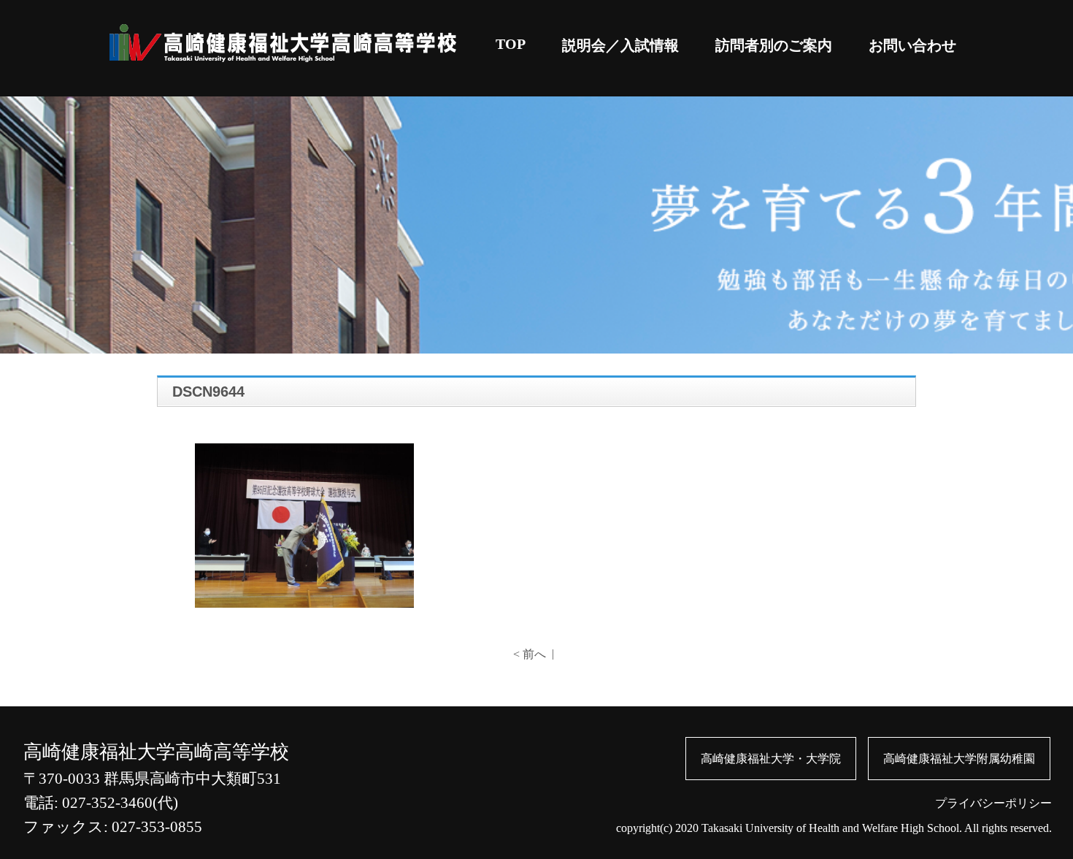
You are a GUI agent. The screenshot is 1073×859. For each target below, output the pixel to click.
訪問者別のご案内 (773, 45)
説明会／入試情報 (620, 45)
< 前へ (529, 654)
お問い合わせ (912, 45)
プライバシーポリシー (993, 803)
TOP (511, 44)
